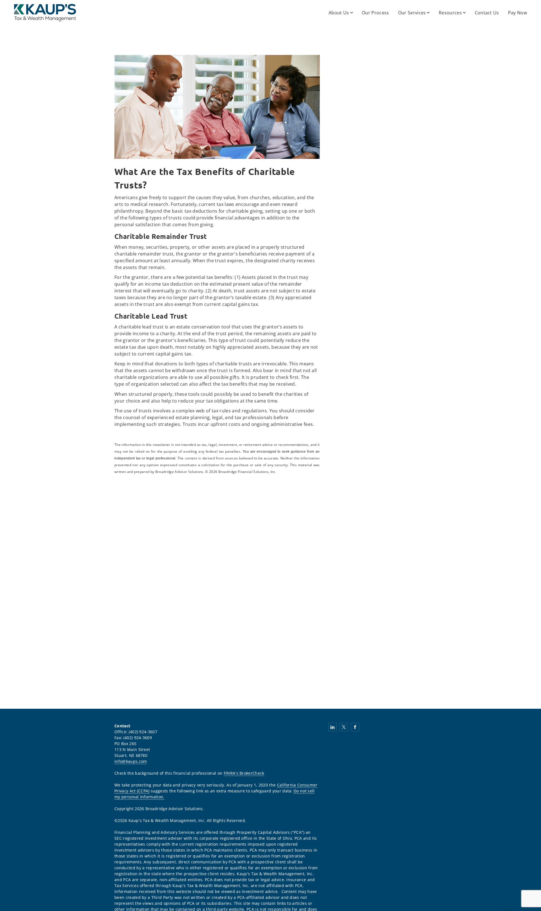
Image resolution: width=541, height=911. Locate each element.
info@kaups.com (130, 761)
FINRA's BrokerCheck (244, 773)
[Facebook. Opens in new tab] (355, 727)
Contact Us (487, 13)
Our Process (375, 13)
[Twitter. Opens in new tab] (344, 727)
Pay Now (517, 13)
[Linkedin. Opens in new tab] (332, 727)
